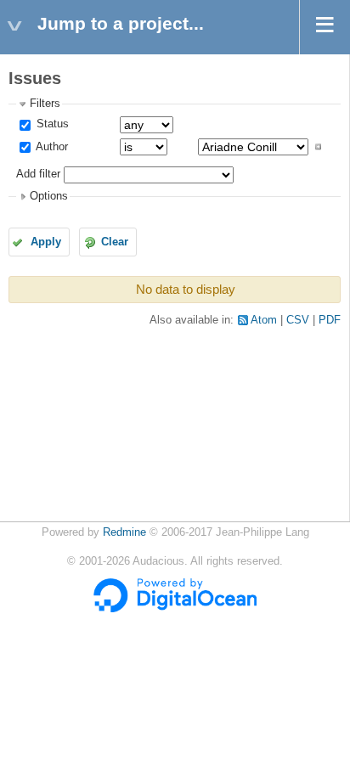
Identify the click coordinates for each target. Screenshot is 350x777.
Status (51, 124)
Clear (114, 242)
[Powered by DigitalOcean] (175, 609)
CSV (297, 320)
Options (49, 196)
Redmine (124, 532)
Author (50, 147)
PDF (330, 320)
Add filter (38, 174)
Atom (264, 320)
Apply (46, 242)
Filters (45, 104)
